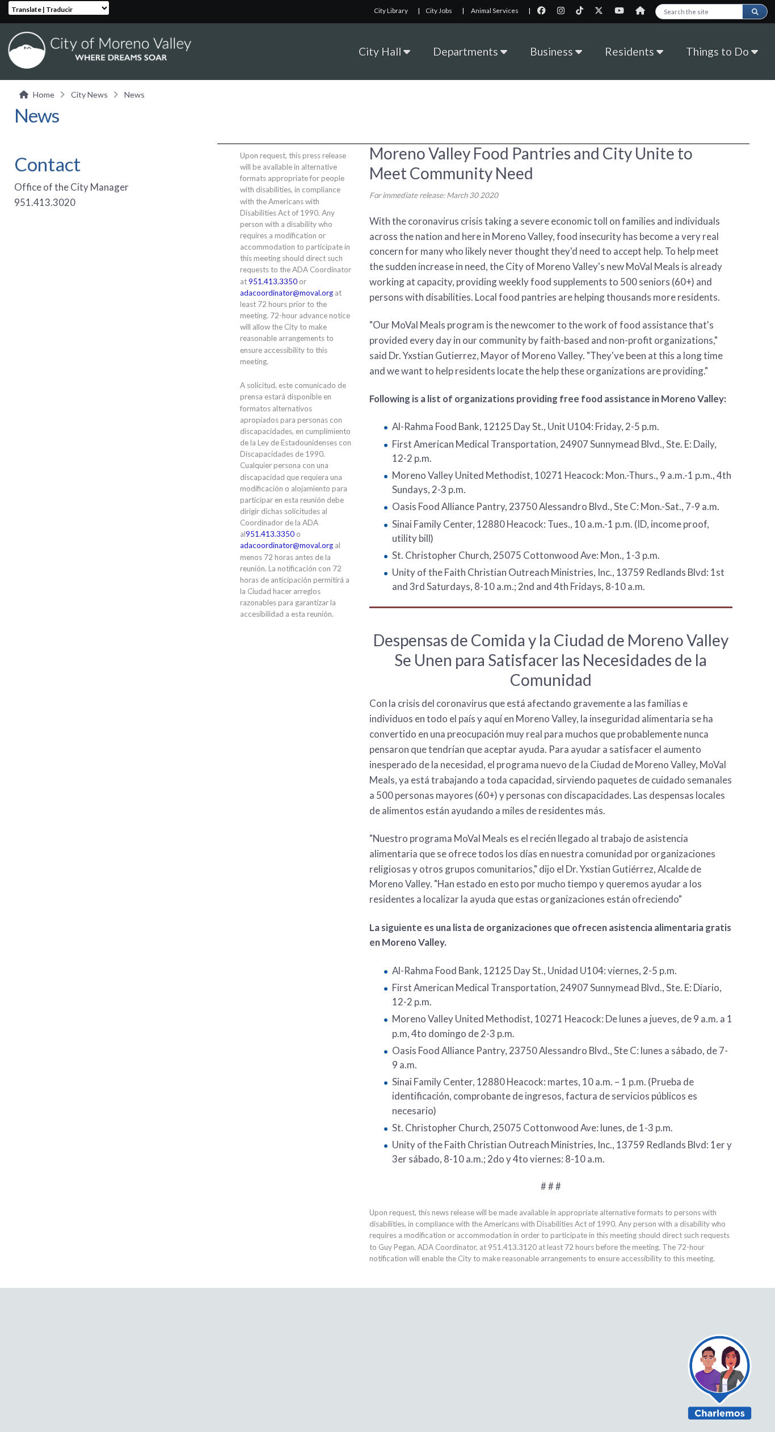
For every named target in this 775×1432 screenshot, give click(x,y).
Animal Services (495, 10)
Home (43, 94)
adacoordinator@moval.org (286, 292)
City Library (391, 10)
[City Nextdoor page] (643, 10)
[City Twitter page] (602, 10)
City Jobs (439, 10)
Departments (466, 51)
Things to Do (718, 51)
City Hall (381, 51)
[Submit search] (754, 12)
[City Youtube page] (622, 10)
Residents (630, 51)
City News (89, 94)
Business (552, 51)
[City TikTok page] (583, 10)
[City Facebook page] (545, 10)
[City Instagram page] (564, 10)
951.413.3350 (272, 281)
